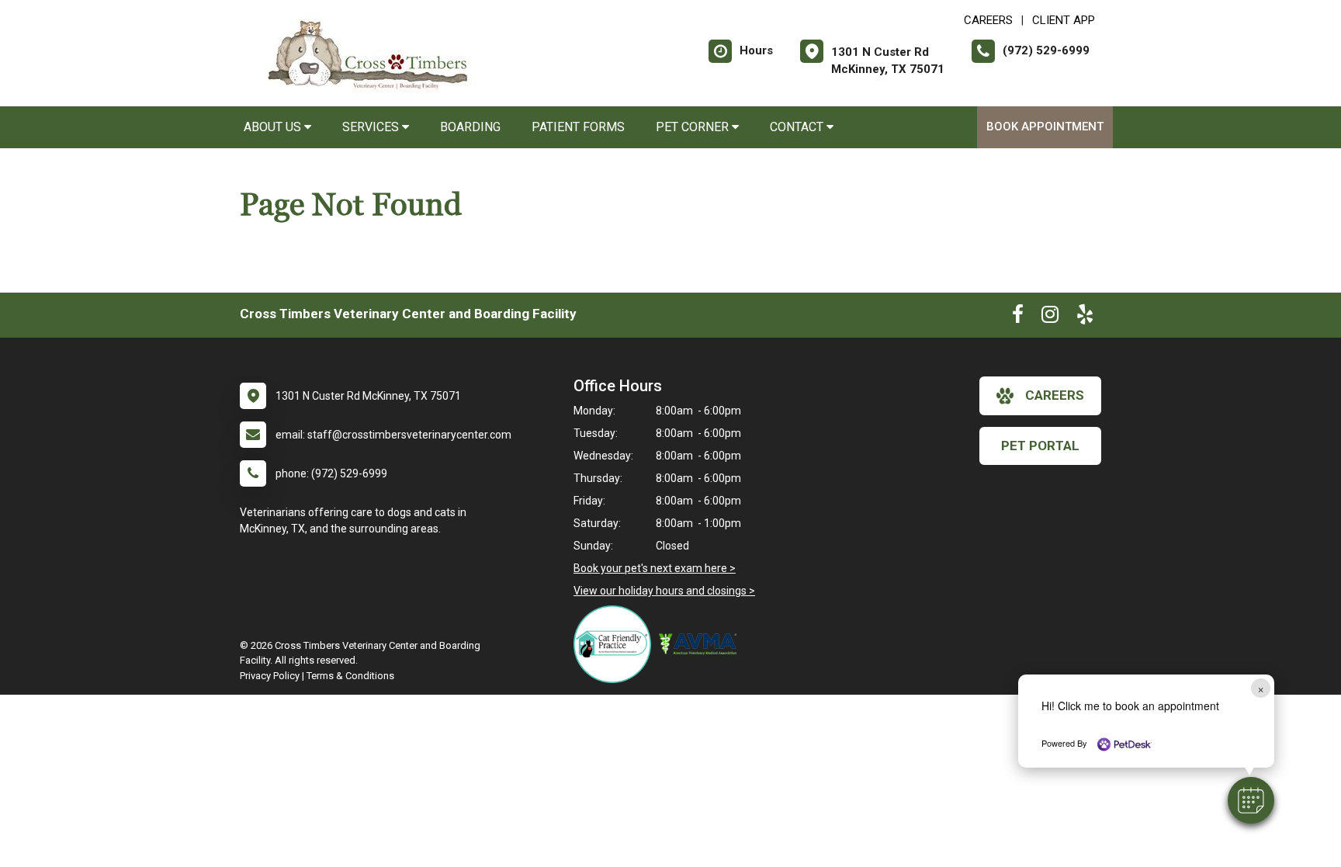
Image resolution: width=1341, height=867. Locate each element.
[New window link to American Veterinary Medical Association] (701, 644)
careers (1054, 395)
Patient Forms (578, 127)
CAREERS (988, 20)
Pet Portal (1040, 445)
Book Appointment (1045, 127)
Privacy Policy (270, 675)
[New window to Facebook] (1017, 317)
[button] (1251, 800)
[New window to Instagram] (1050, 317)
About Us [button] (274, 127)
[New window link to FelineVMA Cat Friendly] (616, 644)
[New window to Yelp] (1085, 317)
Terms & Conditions (350, 675)
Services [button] (372, 127)
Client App (1063, 20)
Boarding (470, 127)
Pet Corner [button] (694, 127)
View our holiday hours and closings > (664, 590)
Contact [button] (798, 127)
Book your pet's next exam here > (654, 568)
